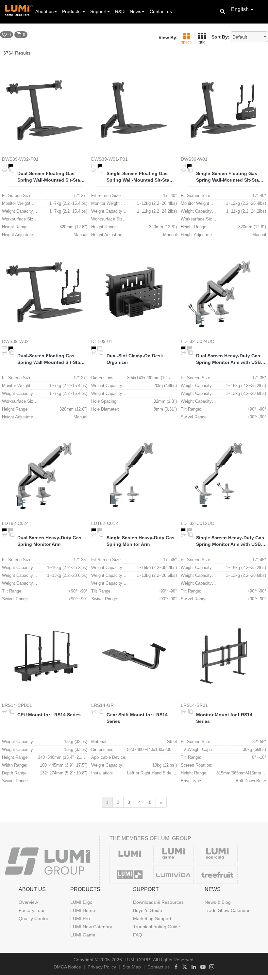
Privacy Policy (102, 966)
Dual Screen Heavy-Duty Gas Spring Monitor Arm (49, 541)
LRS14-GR (102, 705)
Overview (28, 902)
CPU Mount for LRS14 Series (49, 714)
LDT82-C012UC (197, 523)
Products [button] (72, 11)
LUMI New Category (91, 926)
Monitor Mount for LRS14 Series (224, 718)
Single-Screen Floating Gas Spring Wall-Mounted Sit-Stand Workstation (141, 177)
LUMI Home (82, 910)
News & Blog (218, 902)
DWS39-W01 (194, 159)
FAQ (137, 934)
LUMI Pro (80, 918)
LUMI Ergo (81, 902)
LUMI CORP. (138, 959)
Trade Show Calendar (227, 910)
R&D (120, 11)
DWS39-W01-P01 (109, 159)
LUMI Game (82, 934)
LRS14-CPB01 (17, 705)
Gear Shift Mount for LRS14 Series (137, 718)
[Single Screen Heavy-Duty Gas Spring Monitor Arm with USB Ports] (223, 474)
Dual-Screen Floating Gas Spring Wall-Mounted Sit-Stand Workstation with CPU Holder (51, 359)
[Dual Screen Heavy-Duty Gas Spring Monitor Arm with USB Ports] (223, 291)
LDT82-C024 (15, 523)
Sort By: (220, 37)
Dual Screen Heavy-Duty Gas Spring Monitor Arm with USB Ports (228, 359)
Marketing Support (152, 918)
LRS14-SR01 (194, 705)
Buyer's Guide (147, 910)
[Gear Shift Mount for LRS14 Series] (133, 656)
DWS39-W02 (15, 341)
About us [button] (44, 11)
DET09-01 (101, 341)
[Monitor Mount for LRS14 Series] (223, 656)
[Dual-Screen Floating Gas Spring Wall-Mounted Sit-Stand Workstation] (44, 110)
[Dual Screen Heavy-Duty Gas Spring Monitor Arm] (44, 474)
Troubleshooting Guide (156, 926)
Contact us (161, 11)
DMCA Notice (67, 966)
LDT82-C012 (104, 523)
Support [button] (98, 11)
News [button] (135, 11)
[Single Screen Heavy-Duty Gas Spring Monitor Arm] (133, 474)
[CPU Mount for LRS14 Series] (44, 656)
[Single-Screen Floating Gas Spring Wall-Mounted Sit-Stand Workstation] (133, 110)
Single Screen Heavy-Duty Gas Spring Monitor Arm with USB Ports (230, 541)
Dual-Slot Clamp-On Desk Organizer (135, 359)
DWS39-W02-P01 (20, 159)
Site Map (132, 966)
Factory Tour (32, 910)
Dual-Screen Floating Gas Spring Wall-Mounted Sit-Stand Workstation (51, 177)
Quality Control (34, 918)
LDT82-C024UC (197, 341)
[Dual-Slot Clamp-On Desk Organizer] (133, 291)
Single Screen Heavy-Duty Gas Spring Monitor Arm (141, 541)
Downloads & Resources (158, 902)
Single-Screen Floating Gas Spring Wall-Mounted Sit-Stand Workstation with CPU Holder (230, 177)
